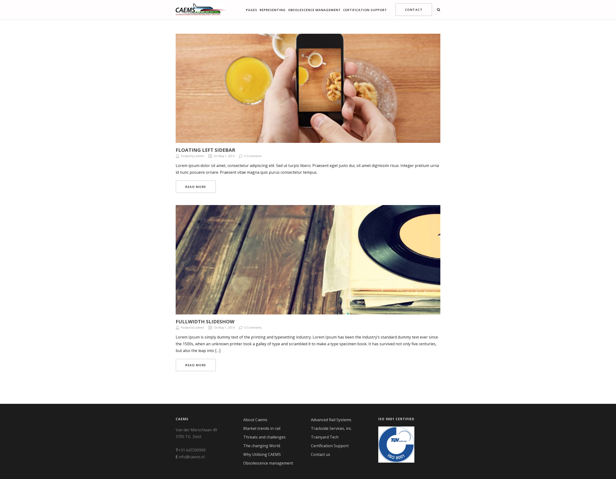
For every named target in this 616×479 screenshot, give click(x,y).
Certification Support (365, 10)
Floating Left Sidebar (205, 150)
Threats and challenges (264, 437)
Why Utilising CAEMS (262, 454)
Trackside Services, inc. (331, 428)
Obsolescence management (314, 10)
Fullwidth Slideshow (205, 321)
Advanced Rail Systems (331, 419)
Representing (273, 10)
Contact (414, 9)
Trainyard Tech (325, 437)
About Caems (255, 419)
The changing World (261, 445)
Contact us (320, 454)
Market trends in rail (261, 428)
